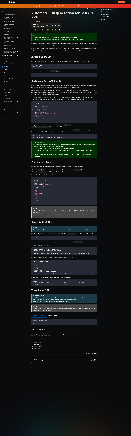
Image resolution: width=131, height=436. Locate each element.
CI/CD (5, 104)
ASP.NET (6, 58)
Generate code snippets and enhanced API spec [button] (10, 52)
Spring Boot (7, 92)
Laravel (6, 81)
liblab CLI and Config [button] (9, 21)
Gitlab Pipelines (37, 344)
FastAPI (6, 66)
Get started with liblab (9, 14)
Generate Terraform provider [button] (9, 42)
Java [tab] (55, 315)
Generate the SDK (105, 14)
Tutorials (6, 95)
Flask (5, 72)
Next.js (5, 86)
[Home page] (32, 8)
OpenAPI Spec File (70, 85)
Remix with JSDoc (8, 89)
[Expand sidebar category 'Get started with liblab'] (17, 14)
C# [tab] (59, 315)
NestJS (6, 84)
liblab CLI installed (72, 37)
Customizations (8, 101)
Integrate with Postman (9, 48)
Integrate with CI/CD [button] (9, 45)
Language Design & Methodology (9, 38)
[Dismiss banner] (114, 6)
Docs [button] (5, 11)
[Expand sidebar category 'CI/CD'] (17, 104)
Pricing (92, 2)
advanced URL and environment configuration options (67, 210)
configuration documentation (46, 214)
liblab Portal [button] (7, 28)
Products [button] (85, 2)
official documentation (67, 148)
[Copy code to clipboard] (96, 103)
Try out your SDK (105, 16)
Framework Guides (8, 55)
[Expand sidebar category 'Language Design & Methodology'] (17, 38)
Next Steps (103, 19)
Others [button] (5, 109)
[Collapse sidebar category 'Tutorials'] (17, 95)
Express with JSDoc (9, 63)
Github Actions (37, 342)
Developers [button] (99, 2)
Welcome (6, 8)
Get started (121, 2)
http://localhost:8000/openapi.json (53, 137)
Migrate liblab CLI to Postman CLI (9, 18)
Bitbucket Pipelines (38, 346)
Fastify (5, 69)
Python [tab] (50, 315)
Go (55, 25)
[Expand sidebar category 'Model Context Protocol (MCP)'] (17, 25)
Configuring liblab (105, 11)
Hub (115, 2)
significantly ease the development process (59, 43)
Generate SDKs (7, 98)
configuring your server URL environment (75, 99)
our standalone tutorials (78, 39)
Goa (5, 75)
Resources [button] (108, 2)
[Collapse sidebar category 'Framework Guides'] (17, 55)
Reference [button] (6, 34)
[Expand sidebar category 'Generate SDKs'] (17, 98)
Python (48, 25)
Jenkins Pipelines (38, 348)
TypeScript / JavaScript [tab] (39, 315)
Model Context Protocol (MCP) (9, 25)
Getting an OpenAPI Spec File (107, 9)
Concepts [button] (6, 31)
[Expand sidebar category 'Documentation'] (17, 107)
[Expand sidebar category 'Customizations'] (17, 101)
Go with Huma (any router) (10, 78)
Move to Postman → (90, 6)
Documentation (7, 107)
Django (6, 61)
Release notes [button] (7, 112)
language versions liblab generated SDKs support (56, 301)
